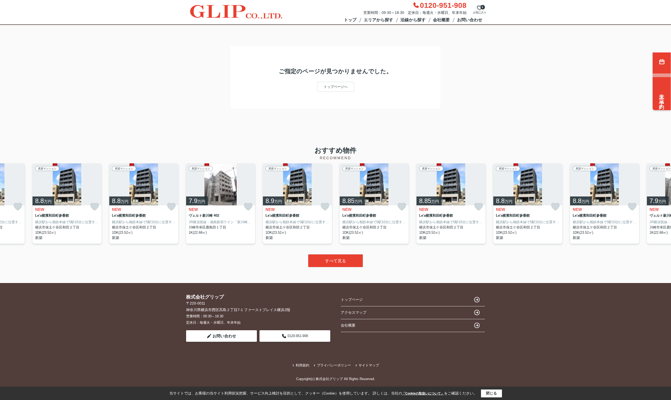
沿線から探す (413, 20)
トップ (350, 20)
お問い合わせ (469, 20)
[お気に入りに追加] (18, 207)
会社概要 (441, 20)
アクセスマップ (353, 312)
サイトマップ (369, 365)
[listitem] (220, 203)
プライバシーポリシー (334, 365)
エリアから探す (378, 20)
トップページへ (336, 87)
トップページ (352, 299)
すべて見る (335, 261)
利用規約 (302, 365)
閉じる (491, 393)
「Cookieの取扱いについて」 (423, 393)
